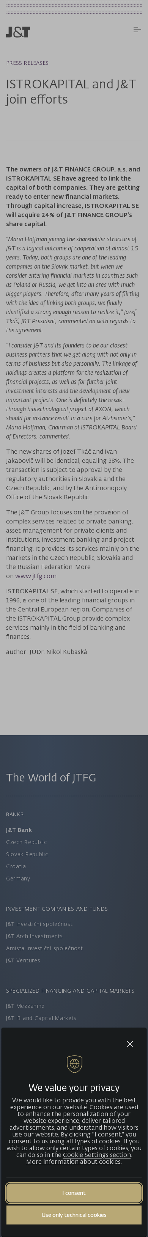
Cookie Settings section (97, 1155)
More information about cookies (73, 1161)
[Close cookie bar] (130, 1044)
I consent (74, 1192)
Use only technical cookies (74, 1214)
